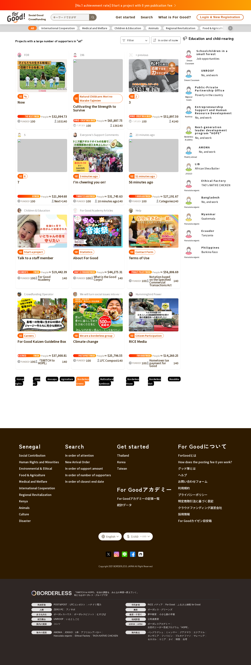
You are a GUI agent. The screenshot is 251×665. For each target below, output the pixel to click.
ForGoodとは (187, 455)
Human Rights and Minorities (39, 462)
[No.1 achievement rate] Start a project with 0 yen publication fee (123, 5)
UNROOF (58, 619)
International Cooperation (58, 28)
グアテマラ (185, 632)
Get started (125, 17)
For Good (170, 604)
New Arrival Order (77, 462)
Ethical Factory (82, 636)
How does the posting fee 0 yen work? (205, 462)
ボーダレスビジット (84, 614)
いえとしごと (72, 619)
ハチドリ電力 (94, 604)
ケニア (162, 639)
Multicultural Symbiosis (106, 381)
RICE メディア (155, 604)
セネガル (152, 639)
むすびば (101, 614)
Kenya (23, 501)
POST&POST (60, 604)
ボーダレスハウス (63, 614)
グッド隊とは (187, 468)
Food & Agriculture (215, 28)
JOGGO (69, 632)
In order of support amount (84, 468)
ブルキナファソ (183, 636)
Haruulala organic (63, 636)
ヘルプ (182, 475)
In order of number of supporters (88, 475)
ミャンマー (171, 632)
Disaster (25, 520)
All (32, 28)
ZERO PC (36, 381)
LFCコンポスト (77, 604)
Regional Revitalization (180, 28)
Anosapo (52, 379)
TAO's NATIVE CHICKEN (105, 636)
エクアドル (199, 632)
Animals (153, 28)
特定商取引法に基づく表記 (195, 501)
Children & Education (127, 28)
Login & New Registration (220, 17)
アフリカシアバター (91, 632)
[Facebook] (133, 554)
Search (147, 17)
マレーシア (199, 636)
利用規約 (184, 488)
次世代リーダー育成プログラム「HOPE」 (169, 627)
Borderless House (132, 381)
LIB (77, 632)
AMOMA (58, 632)
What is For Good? (174, 17)
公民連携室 (153, 619)
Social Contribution (32, 455)
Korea (121, 462)
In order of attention (79, 455)
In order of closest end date (84, 481)
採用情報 (184, 514)
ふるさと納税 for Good (189, 604)
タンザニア (153, 636)
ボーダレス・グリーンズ (160, 609)
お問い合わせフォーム (192, 481)
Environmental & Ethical (35, 468)
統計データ (124, 505)
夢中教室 (152, 614)
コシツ (57, 624)
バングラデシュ (155, 632)
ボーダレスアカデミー (159, 624)
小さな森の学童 (167, 614)
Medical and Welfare (94, 28)
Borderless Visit (154, 381)
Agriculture (67, 379)
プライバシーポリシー (192, 494)
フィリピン (167, 636)
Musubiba (174, 379)
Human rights (19, 381)
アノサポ (70, 609)
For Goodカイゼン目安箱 (195, 520)
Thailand (123, 455)
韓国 (178, 639)
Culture (24, 514)
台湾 (185, 639)
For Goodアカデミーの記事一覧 (138, 498)
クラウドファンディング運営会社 (200, 507)
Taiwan (122, 468)
